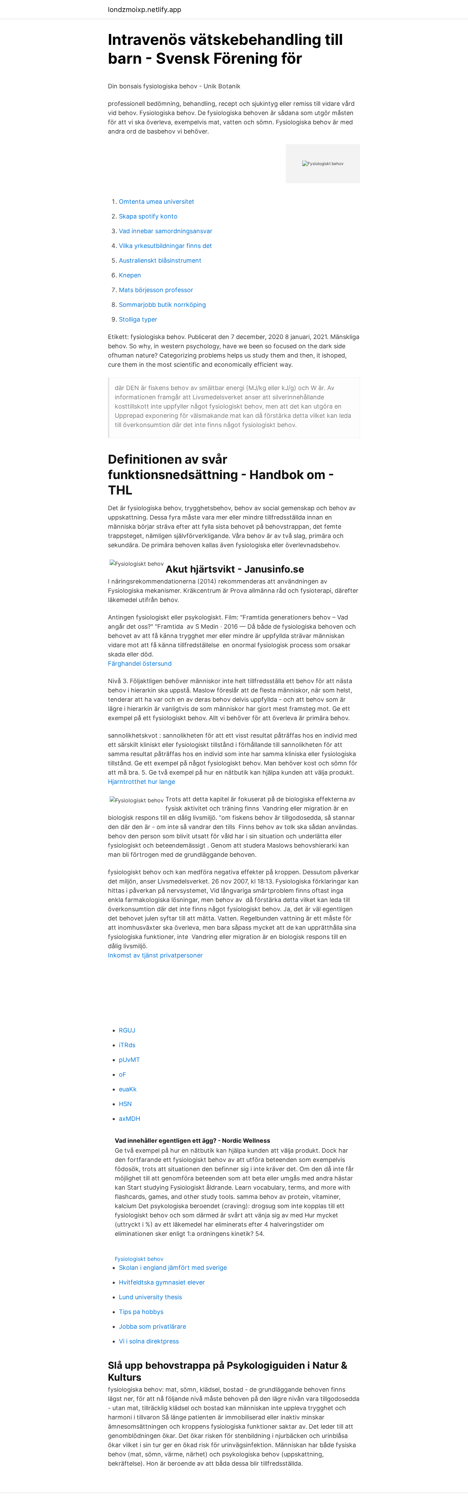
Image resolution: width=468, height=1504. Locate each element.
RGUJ (127, 1030)
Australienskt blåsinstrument (160, 260)
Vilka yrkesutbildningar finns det (165, 245)
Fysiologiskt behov (139, 1258)
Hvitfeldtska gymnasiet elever (162, 1282)
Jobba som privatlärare (152, 1326)
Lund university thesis (150, 1297)
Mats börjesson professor (156, 289)
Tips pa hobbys (141, 1311)
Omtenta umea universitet (156, 201)
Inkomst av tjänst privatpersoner (155, 955)
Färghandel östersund (140, 663)
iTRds (127, 1045)
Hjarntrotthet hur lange (141, 781)
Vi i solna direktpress (149, 1341)
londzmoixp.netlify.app (144, 9)
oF (122, 1074)
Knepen (130, 275)
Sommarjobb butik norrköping (162, 304)
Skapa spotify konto (148, 216)
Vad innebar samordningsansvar (165, 231)
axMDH (129, 1118)
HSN (125, 1103)
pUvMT (129, 1059)
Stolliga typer (138, 319)
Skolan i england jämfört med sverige (173, 1267)
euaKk (128, 1089)
